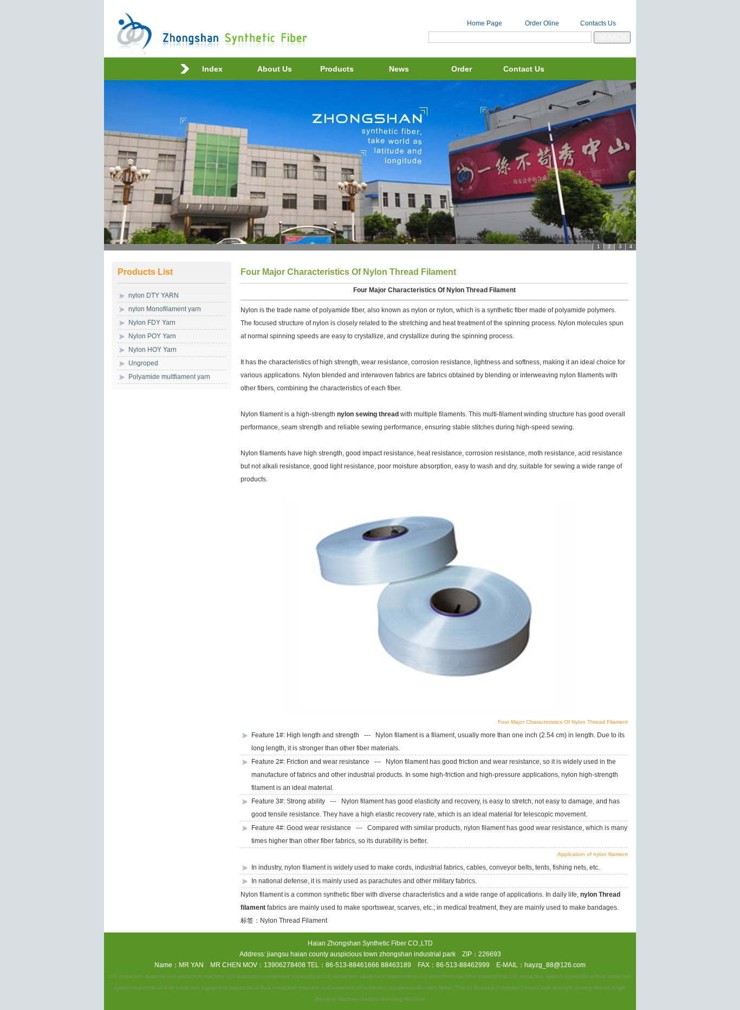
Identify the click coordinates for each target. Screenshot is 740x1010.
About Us (274, 69)
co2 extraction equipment (258, 976)
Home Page (484, 23)
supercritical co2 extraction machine (431, 976)
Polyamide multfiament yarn (169, 377)
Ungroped (143, 363)
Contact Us (523, 69)
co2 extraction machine (196, 976)
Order (461, 69)
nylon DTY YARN (153, 295)
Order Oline (542, 23)
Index (212, 69)
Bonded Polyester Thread (506, 987)
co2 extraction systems (136, 976)
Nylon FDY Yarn (152, 322)
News (399, 69)
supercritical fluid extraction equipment (180, 987)
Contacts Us (598, 23)
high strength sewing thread (575, 987)
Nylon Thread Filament (293, 920)
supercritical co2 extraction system (520, 976)
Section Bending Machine (393, 999)
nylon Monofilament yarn (164, 309)
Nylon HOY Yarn (152, 349)
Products (337, 69)
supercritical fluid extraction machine (275, 987)
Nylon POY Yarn (152, 336)
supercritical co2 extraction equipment (338, 976)
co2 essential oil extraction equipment (368, 987)
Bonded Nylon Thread (444, 987)
